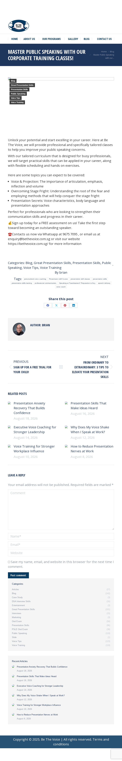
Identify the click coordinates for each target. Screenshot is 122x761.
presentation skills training (22, 283)
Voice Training (17, 102)
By (61, 272)
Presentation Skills (19, 89)
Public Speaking (18, 94)
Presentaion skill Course (58, 279)
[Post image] (9, 403)
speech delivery (104, 283)
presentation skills (100, 279)
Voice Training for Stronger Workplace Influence (34, 448)
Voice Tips (15, 98)
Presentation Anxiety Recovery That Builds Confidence (29, 408)
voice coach (61, 287)
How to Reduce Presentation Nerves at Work (92, 448)
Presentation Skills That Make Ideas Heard (88, 405)
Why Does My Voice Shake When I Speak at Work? (90, 429)
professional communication (45, 283)
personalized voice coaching (35, 279)
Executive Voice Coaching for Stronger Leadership (35, 429)
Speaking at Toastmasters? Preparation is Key (77, 283)
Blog (13, 81)
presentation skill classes (80, 279)
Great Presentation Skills (22, 85)
